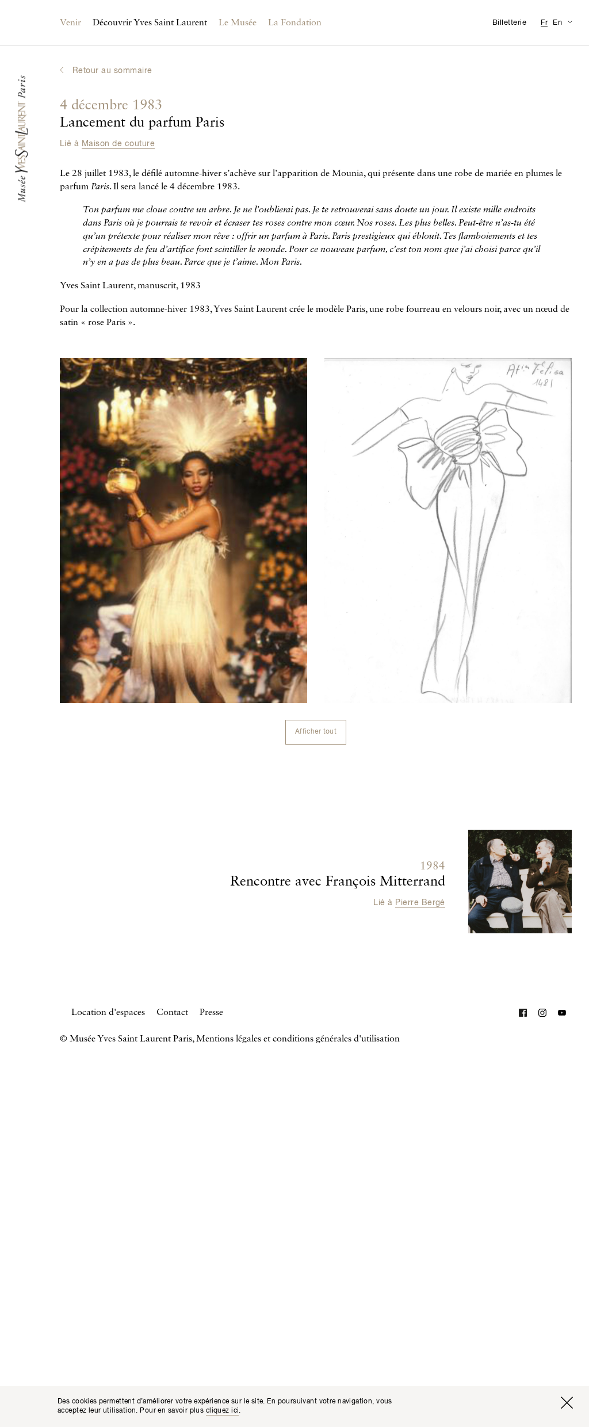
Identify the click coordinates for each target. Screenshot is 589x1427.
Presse (211, 1012)
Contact (172, 1012)
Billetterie (509, 22)
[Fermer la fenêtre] (566, 1402)
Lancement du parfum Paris (142, 114)
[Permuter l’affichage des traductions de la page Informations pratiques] (570, 22)
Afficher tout (315, 731)
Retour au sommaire (112, 71)
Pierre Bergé (420, 903)
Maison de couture (118, 144)
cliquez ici (222, 1410)
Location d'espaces (108, 1012)
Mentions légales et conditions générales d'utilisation (298, 1039)
